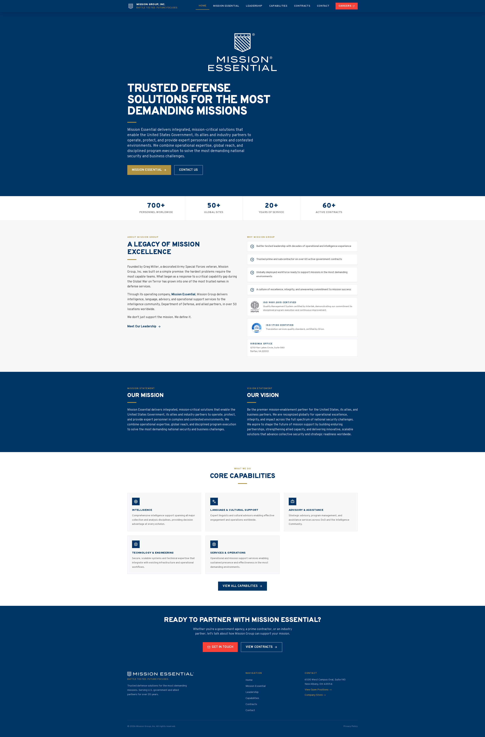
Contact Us (188, 170)
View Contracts (259, 647)
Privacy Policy (350, 726)
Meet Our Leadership (141, 326)
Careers (345, 6)
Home (202, 5)
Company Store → (315, 695)
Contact (323, 6)
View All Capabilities (240, 586)
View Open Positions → (318, 689)
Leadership (254, 6)
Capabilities (278, 6)
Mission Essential (226, 6)
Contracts (302, 6)
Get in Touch (222, 647)
